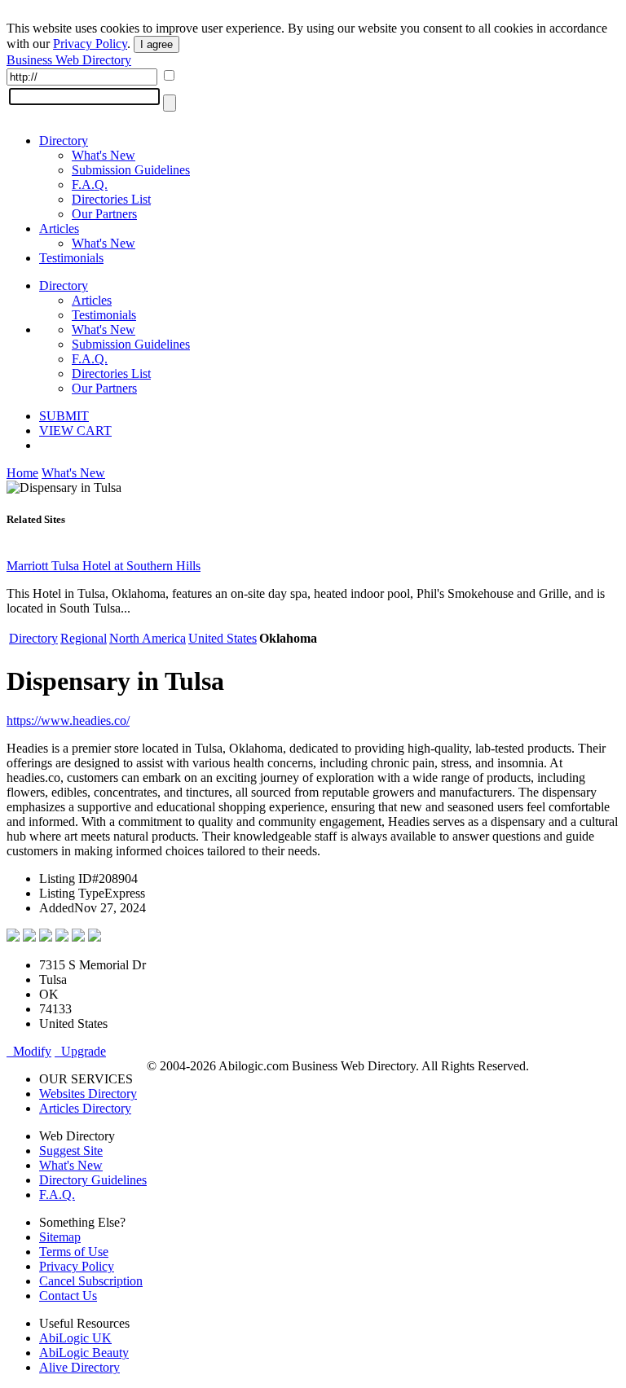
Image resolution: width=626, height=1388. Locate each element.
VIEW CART (75, 430)
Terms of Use (73, 1251)
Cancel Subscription (91, 1281)
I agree (156, 44)
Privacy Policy (90, 44)
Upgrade (80, 1051)
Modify (29, 1051)
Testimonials (71, 258)
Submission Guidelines (131, 170)
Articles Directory (85, 1108)
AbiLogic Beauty (84, 1352)
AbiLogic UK (75, 1338)
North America (147, 638)
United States (222, 638)
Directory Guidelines (93, 1180)
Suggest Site (71, 1150)
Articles (59, 228)
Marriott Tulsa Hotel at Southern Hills (104, 566)
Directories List (111, 199)
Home (22, 473)
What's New (103, 155)
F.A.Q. (90, 184)
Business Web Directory (69, 60)
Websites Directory (88, 1093)
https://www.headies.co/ (68, 720)
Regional (83, 638)
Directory (63, 140)
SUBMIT (64, 416)
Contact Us (68, 1295)
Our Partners (104, 214)
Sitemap (60, 1237)
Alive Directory (79, 1367)
